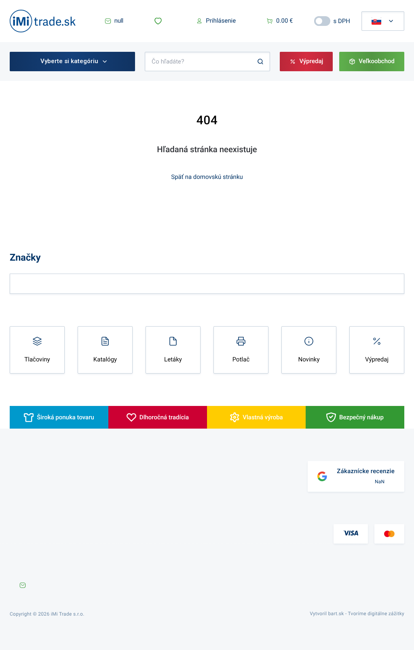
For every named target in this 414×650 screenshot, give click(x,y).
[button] (159, 21)
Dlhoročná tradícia (164, 417)
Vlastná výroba (263, 417)
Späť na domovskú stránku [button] (207, 177)
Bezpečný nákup (361, 417)
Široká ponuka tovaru (65, 417)
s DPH (342, 21)
